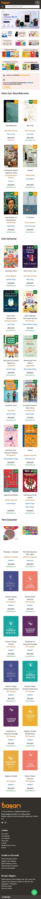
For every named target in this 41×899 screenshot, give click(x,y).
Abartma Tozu (11, 405)
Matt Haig (30, 279)
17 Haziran (30, 217)
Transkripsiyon (11, 126)
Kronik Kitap (11, 223)
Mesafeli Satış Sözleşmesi (9, 866)
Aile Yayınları (30, 321)
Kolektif (11, 560)
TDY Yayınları (11, 602)
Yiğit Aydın (11, 226)
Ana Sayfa (4, 834)
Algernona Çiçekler (11, 495)
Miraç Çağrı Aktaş (30, 369)
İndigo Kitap (30, 366)
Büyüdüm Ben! (11, 271)
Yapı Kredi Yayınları (11, 131)
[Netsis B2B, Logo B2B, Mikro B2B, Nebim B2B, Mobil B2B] (20, 897)
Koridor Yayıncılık (11, 500)
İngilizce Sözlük (11, 776)
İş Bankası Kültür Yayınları (11, 177)
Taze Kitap (11, 366)
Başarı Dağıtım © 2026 (9, 814)
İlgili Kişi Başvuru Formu (9, 863)
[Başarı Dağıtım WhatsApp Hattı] (34, 892)
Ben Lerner (11, 134)
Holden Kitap (30, 175)
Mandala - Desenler (10, 552)
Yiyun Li (11, 181)
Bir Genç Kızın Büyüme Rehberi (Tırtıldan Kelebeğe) (11, 452)
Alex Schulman (30, 226)
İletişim (3, 848)
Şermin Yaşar (11, 279)
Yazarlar (3, 843)
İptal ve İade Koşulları (8, 868)
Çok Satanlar (5, 838)
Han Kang (30, 134)
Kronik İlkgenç (11, 276)
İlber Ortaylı (30, 414)
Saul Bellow (30, 179)
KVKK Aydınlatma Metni (9, 859)
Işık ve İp (30, 126)
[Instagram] (5, 822)
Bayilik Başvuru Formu (8, 845)
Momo (30, 450)
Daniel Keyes (11, 503)
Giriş (38, 2)
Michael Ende (30, 459)
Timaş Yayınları (30, 223)
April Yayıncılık (30, 131)
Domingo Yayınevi (30, 276)
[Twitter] (2, 822)
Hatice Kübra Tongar (30, 324)
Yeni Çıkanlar (5, 836)
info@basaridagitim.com (22, 811)
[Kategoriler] (3, 7)
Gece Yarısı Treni (30, 271)
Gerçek (30, 170)
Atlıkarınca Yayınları (11, 557)
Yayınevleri (4, 841)
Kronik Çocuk (30, 410)
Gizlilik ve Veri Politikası (8, 861)
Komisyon (30, 560)
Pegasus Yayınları (30, 455)
